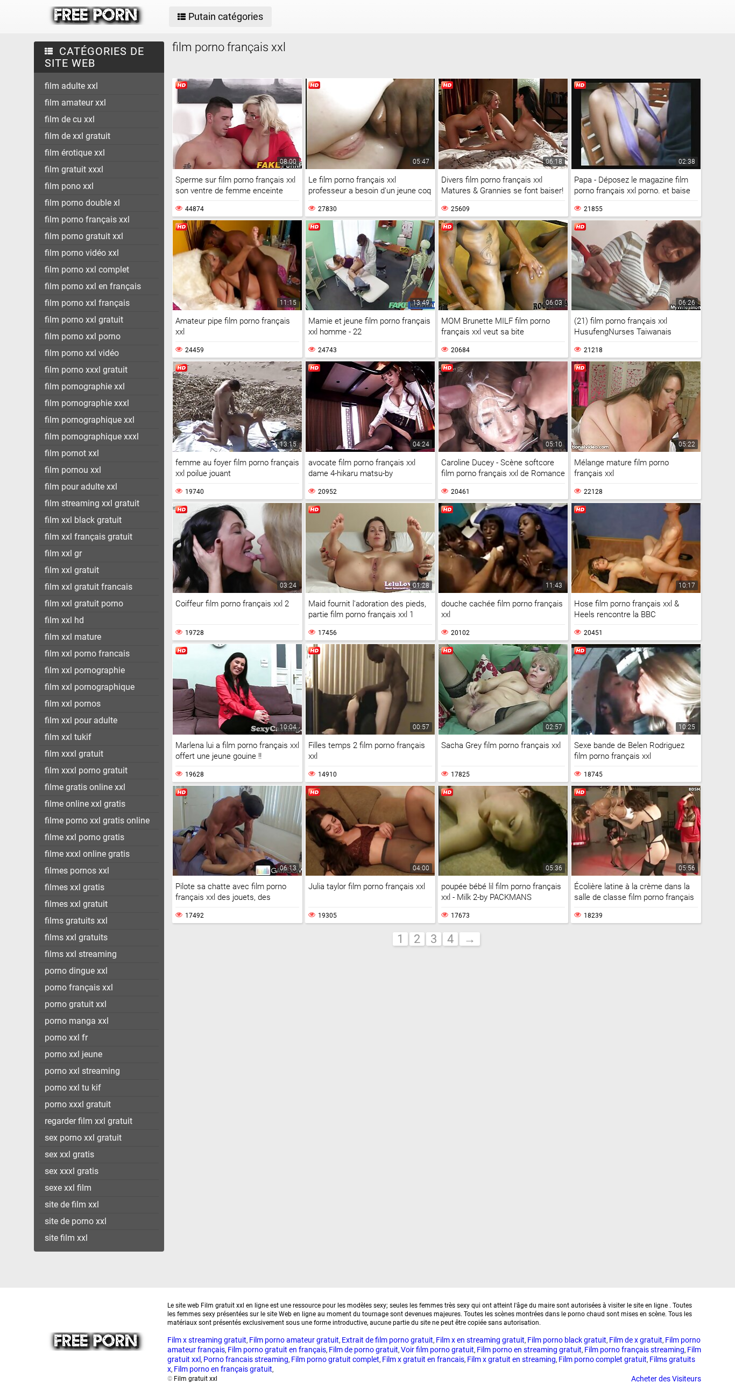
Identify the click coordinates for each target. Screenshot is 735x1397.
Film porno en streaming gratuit (529, 1349)
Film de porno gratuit (363, 1349)
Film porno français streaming (634, 1349)
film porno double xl (82, 203)
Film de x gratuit (635, 1340)
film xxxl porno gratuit (86, 770)
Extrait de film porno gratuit (387, 1340)
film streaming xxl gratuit (92, 503)
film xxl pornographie (85, 670)
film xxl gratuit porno (84, 603)
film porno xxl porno (83, 336)
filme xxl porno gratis (84, 837)
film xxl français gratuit (88, 537)
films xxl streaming (81, 954)
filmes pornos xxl (77, 870)
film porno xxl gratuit (84, 320)
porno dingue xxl (76, 971)
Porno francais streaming (245, 1359)
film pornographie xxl (85, 386)
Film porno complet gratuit (603, 1359)
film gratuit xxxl (74, 169)
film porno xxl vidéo (82, 353)
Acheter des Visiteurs (666, 1378)
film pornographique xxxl (92, 436)
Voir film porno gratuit (437, 1349)
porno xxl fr (66, 1037)
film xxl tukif (68, 737)
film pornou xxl (73, 470)
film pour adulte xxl (81, 486)
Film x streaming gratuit (206, 1340)
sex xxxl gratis (71, 1171)
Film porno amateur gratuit (294, 1340)
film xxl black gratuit (83, 520)
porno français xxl (79, 987)
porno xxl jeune (73, 1054)
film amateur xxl (75, 102)
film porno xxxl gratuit (86, 370)
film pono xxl (69, 186)
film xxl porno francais (87, 653)
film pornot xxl (72, 453)
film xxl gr (63, 553)
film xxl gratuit (72, 570)
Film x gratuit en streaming (511, 1359)
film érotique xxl (75, 153)
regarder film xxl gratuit (88, 1121)
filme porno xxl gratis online (97, 820)
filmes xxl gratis (74, 887)
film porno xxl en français (93, 286)
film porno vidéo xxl (82, 253)
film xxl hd (64, 620)
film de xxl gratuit (77, 136)
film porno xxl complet (87, 269)
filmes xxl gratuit (76, 904)
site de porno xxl (76, 1221)
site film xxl (66, 1238)
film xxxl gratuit (74, 754)
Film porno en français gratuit (223, 1369)
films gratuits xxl (76, 921)
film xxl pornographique (90, 687)
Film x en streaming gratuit (480, 1340)
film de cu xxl (70, 119)
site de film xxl (72, 1204)
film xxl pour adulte (81, 720)
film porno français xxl (87, 219)
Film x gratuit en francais (423, 1359)
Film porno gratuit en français (277, 1349)
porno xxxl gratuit (78, 1104)
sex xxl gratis (69, 1154)
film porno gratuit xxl (84, 236)
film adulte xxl (71, 86)
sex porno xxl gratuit (83, 1138)
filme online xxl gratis (85, 804)
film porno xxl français (87, 303)
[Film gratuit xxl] (96, 22)
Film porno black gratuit (566, 1340)
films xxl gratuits (76, 937)
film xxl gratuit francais (88, 587)
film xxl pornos (73, 703)
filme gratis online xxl (85, 787)
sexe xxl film (68, 1188)
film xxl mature (73, 637)
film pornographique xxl (90, 420)
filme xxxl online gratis (87, 854)
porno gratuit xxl (76, 1004)
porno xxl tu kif (73, 1087)
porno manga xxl (77, 1021)
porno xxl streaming (82, 1071)
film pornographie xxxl (87, 403)
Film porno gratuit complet (335, 1359)
